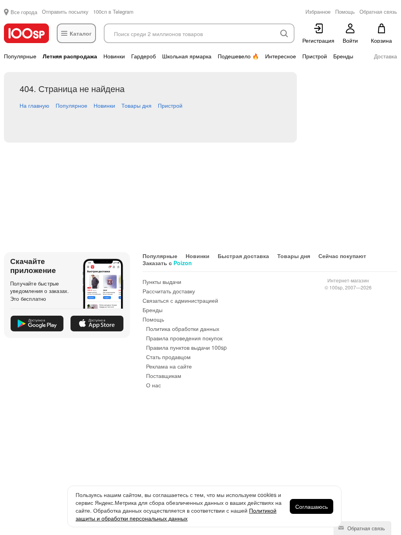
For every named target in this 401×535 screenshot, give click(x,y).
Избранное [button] (318, 11)
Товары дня (136, 105)
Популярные (20, 56)
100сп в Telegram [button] (113, 11)
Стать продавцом (168, 357)
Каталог (81, 33)
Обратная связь (365, 528)
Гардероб (143, 56)
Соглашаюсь (311, 506)
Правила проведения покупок (184, 338)
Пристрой (314, 56)
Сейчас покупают (342, 256)
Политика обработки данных (182, 329)
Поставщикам (163, 376)
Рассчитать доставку (169, 291)
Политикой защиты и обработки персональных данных (176, 514)
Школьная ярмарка (186, 56)
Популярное (71, 105)
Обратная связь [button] (378, 11)
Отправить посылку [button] (65, 11)
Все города (24, 12)
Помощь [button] (345, 11)
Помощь (153, 319)
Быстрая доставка (243, 256)
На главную (34, 105)
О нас (153, 385)
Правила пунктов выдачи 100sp (186, 347)
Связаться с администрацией (180, 300)
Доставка (385, 56)
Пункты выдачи (162, 282)
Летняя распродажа (70, 56)
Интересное (280, 56)
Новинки (114, 56)
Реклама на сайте (169, 366)
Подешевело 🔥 (238, 56)
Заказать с (167, 263)
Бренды (343, 56)
